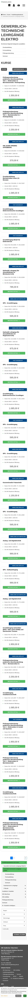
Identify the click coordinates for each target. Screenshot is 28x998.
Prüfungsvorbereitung (8, 53)
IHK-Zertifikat (5, 897)
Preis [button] (4, 925)
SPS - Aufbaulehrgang (10, 570)
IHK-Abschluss (6, 894)
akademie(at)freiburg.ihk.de (12, 964)
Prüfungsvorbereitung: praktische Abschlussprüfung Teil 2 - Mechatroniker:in (13, 662)
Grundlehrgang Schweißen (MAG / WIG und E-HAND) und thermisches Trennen (13, 629)
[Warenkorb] (18, 5)
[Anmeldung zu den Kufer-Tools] (14, 5)
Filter (4, 69)
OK (25, 995)
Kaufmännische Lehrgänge (10, 885)
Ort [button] (4, 914)
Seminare (5, 56)
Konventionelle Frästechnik (12, 482)
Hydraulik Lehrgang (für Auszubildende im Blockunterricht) (11, 272)
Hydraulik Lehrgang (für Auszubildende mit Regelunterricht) (11, 333)
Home (4, 14)
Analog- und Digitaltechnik (12, 540)
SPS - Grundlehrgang (10, 303)
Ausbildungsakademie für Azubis (10, 862)
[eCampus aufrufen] (9, 5)
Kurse (8, 14)
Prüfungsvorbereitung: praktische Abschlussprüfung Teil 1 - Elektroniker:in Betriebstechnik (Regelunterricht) (13, 826)
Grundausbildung (7, 47)
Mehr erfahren (4, 995)
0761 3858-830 (7, 963)
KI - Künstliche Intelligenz (8, 905)
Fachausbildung (7, 50)
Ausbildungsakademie (17, 14)
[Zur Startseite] (6, 1)
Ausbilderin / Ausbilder (8, 891)
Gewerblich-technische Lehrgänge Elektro (12, 869)
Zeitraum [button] (5, 922)
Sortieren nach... (19, 69)
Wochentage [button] (6, 918)
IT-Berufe (6, 888)
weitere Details (13, 100)
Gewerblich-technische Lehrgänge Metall (14, 866)
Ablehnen (18, 995)
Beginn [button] (5, 910)
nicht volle (6, 929)
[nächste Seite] (25, 858)
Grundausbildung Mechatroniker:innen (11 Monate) (11, 178)
